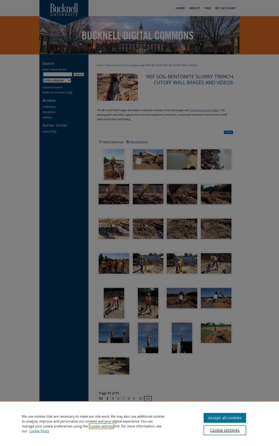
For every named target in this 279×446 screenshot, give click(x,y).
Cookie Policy (39, 431)
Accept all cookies (225, 418)
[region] (139, 423)
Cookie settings (101, 426)
